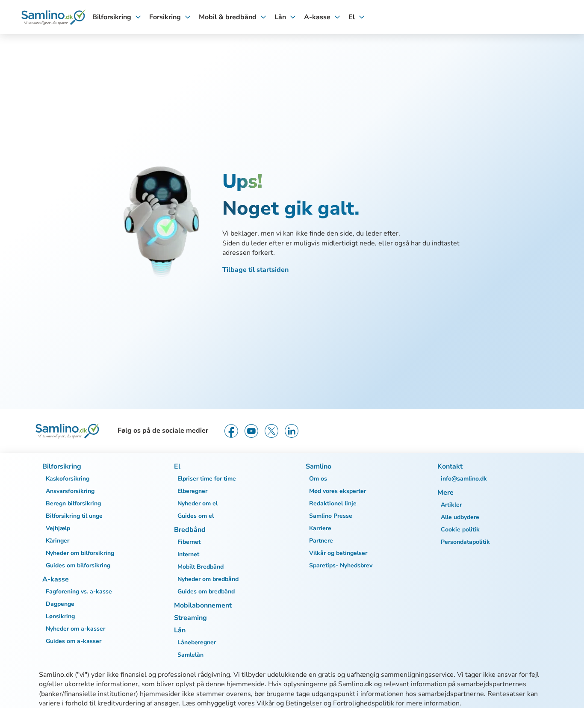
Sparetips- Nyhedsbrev (340, 565)
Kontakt (450, 466)
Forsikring (165, 17)
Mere (445, 492)
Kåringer (57, 541)
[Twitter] (271, 431)
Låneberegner (196, 642)
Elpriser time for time (206, 479)
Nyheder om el (197, 503)
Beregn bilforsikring (73, 503)
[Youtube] (251, 431)
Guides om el (195, 516)
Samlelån (190, 655)
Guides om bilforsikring (78, 565)
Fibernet (189, 542)
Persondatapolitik (465, 542)
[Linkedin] (291, 431)
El (351, 17)
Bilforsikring (111, 17)
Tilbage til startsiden (255, 269)
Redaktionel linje (333, 503)
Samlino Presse (330, 516)
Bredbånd (190, 529)
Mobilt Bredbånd (200, 567)
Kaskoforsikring (67, 479)
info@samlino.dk (464, 479)
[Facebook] (231, 431)
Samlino (318, 466)
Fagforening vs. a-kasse (79, 591)
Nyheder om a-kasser (75, 629)
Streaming (190, 617)
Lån (280, 17)
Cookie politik (460, 529)
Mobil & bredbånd (228, 17)
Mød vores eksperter (337, 491)
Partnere (321, 541)
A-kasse (317, 17)
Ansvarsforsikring (70, 491)
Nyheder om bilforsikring (80, 553)
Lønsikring (60, 616)
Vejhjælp (58, 528)
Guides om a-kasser (73, 641)
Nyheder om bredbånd (208, 579)
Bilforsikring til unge (74, 516)
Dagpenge (60, 604)
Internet (188, 554)
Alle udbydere (460, 517)
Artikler (451, 505)
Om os (318, 479)
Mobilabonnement (203, 605)
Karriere (320, 528)
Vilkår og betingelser (338, 553)
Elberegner (192, 491)
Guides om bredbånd (206, 591)
